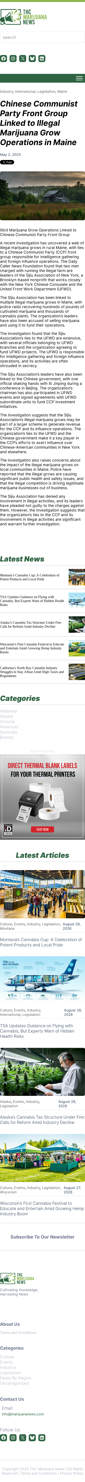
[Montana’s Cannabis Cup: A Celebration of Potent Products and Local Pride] (77, 577)
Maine (62, 91)
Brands (7, 737)
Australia (8, 732)
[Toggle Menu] (79, 78)
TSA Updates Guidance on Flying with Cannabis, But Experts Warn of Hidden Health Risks (32, 601)
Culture (6, 924)
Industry (6, 91)
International (25, 91)
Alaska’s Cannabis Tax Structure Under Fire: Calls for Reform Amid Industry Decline (31, 624)
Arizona (7, 721)
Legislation (46, 91)
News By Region (15, 1378)
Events (19, 924)
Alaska (6, 716)
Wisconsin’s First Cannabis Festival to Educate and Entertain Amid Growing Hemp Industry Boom (32, 648)
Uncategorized (14, 1383)
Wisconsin (8, 1192)
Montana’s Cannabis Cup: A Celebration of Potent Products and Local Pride (29, 577)
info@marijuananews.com (23, 1414)
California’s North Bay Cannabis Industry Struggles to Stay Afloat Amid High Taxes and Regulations (32, 672)
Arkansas (9, 726)
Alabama (8, 711)
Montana (7, 928)
